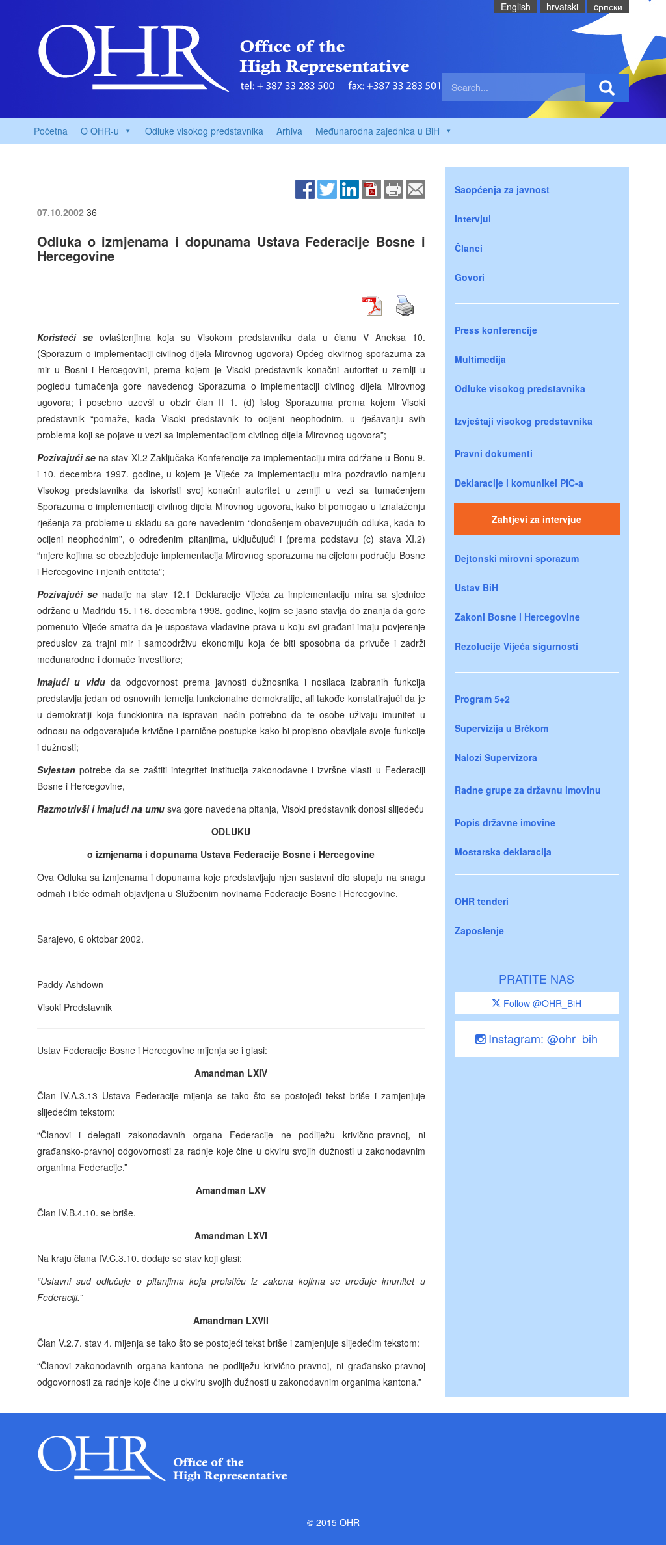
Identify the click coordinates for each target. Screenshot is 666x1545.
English (516, 6)
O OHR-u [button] (100, 130)
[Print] (393, 188)
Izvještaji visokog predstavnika (524, 420)
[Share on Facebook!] (305, 188)
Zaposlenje (479, 930)
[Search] (607, 88)
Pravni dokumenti (494, 453)
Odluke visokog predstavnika (204, 130)
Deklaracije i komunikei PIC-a (519, 482)
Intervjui (473, 218)
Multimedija (480, 359)
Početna (51, 130)
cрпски (608, 6)
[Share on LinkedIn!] (349, 188)
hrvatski (562, 6)
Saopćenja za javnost (502, 189)
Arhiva (289, 130)
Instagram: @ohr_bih (541, 1038)
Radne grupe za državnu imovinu (528, 789)
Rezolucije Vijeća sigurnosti (516, 645)
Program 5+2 (482, 698)
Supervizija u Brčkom (501, 727)
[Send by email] (415, 188)
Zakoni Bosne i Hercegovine (517, 616)
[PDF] (371, 188)
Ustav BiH (476, 587)
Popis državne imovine (505, 822)
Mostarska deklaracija (503, 851)
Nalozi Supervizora (496, 757)
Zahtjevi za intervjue (536, 519)
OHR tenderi (482, 900)
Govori (470, 277)
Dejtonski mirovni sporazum (517, 558)
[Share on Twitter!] (327, 188)
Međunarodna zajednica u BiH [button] (377, 130)
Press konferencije (496, 329)
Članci (469, 247)
